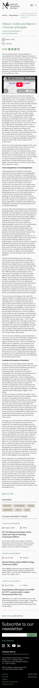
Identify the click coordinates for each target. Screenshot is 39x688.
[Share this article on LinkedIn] (12, 49)
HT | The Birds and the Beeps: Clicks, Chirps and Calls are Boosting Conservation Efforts (16, 534)
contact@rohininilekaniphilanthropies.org (15, 654)
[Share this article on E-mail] (18, 49)
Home (4, 15)
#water (27, 510)
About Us (5, 674)
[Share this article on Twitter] (15, 49)
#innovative (7, 505)
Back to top (7, 494)
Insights (4, 679)
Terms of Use (32, 677)
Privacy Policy (32, 674)
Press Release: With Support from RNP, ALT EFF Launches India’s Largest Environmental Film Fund (18, 592)
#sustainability (8, 510)
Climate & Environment (11, 31)
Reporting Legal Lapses (10, 681)
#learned (30, 505)
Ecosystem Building (10, 33)
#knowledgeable (19, 505)
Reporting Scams (8, 684)
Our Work (5, 676)
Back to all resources (12, 616)
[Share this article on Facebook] (9, 49)
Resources (13, 15)
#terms (18, 510)
